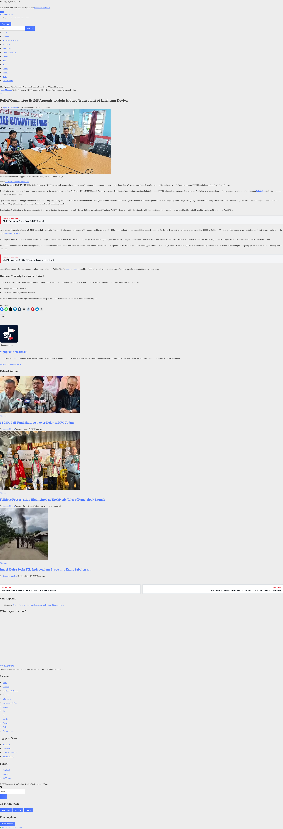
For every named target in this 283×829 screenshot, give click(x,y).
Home (5, 32)
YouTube (45, 7)
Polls (5, 76)
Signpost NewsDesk (10, 107)
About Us (6, 744)
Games (5, 72)
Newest (18, 810)
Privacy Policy (8, 756)
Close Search (7, 823)
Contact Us (7, 748)
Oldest (28, 810)
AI (4, 64)
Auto (4, 60)
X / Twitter (16, 181)
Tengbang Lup (71, 269)
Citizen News (8, 80)
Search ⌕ (5, 24)
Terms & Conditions (10, 752)
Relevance (6, 810)
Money (5, 56)
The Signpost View (10, 52)
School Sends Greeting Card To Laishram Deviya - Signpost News (38, 605)
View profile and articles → (10, 364)
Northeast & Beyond (10, 40)
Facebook (38, 7)
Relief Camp (261, 191)
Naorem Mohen (9, 429)
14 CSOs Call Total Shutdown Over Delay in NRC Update (37, 422)
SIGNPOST (7, 14)
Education (7, 48)
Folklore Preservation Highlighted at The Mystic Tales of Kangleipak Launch (52, 499)
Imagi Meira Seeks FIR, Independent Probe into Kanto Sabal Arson (45, 569)
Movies (5, 68)
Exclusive (6, 44)
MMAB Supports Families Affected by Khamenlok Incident (29, 260)
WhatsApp (24, 181)
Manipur (6, 36)
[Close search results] (3, 796)
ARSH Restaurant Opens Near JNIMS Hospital (24, 221)
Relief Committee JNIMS (10, 233)
